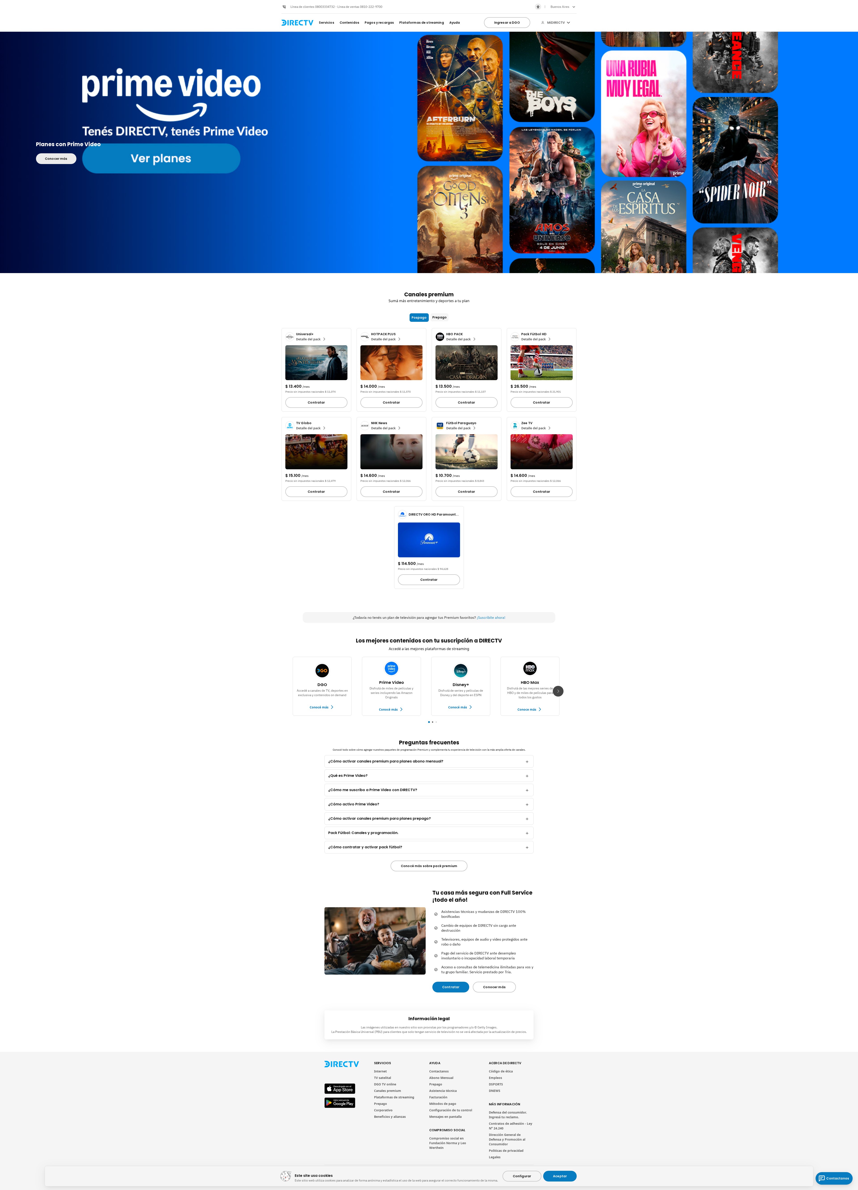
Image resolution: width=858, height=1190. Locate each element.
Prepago (439, 317)
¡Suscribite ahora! (491, 617)
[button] (562, 6)
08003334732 (325, 7)
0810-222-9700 (371, 7)
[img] (568, 22)
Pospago (419, 317)
